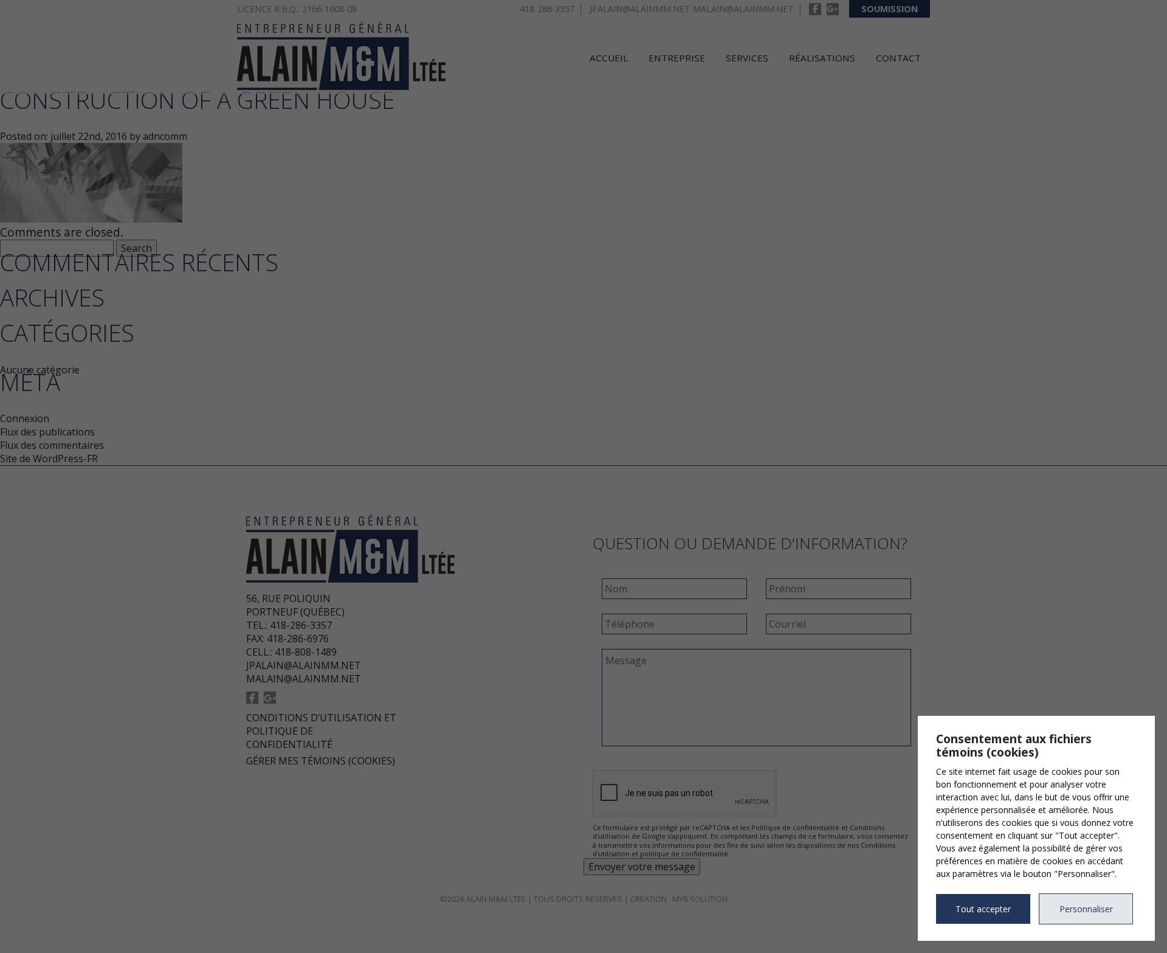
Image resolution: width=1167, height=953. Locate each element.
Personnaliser (1086, 909)
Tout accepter (983, 909)
